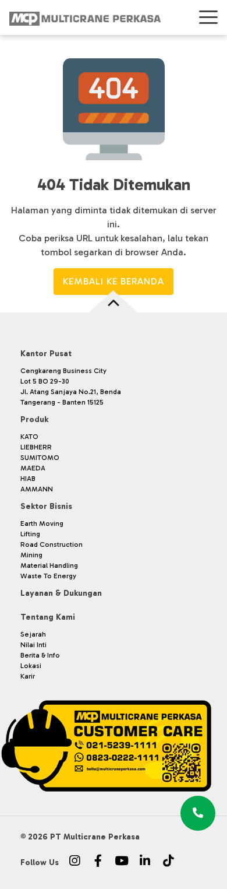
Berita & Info (40, 655)
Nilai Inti (33, 645)
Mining (31, 555)
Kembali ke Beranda (113, 281)
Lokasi (30, 666)
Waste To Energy (48, 576)
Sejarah (33, 634)
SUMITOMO (39, 458)
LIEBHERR (36, 447)
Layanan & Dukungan (61, 593)
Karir (27, 676)
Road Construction (51, 544)
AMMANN (36, 489)
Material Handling (49, 565)
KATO (29, 437)
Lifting (30, 534)
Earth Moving (41, 523)
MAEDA (32, 468)
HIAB (28, 479)
